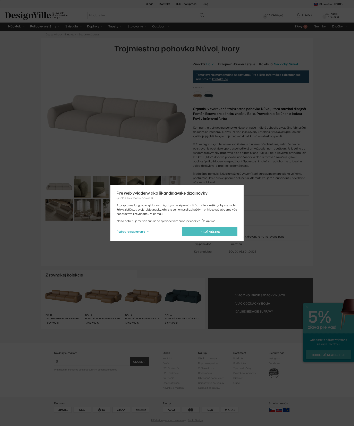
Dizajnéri (238, 378)
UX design (157, 420)
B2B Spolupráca (186, 4)
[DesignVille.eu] (286, 409)
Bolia (265, 303)
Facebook (274, 363)
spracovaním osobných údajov (99, 369)
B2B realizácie (171, 373)
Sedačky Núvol (286, 64)
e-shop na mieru (174, 420)
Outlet (236, 383)
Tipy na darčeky (242, 368)
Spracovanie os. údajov (211, 383)
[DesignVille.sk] (279, 409)
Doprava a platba (208, 363)
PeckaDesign (195, 420)
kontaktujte (220, 79)
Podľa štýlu (239, 363)
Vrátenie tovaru (206, 368)
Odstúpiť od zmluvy (209, 388)
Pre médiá (168, 378)
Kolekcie (238, 358)
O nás (149, 4)
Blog (205, 4)
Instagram (274, 358)
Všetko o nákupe (207, 358)
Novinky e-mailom (65, 353)
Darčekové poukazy (244, 373)
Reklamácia (205, 373)
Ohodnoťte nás (171, 383)
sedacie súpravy (259, 311)
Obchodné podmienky (211, 378)
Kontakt (164, 4)
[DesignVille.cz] (272, 409)
